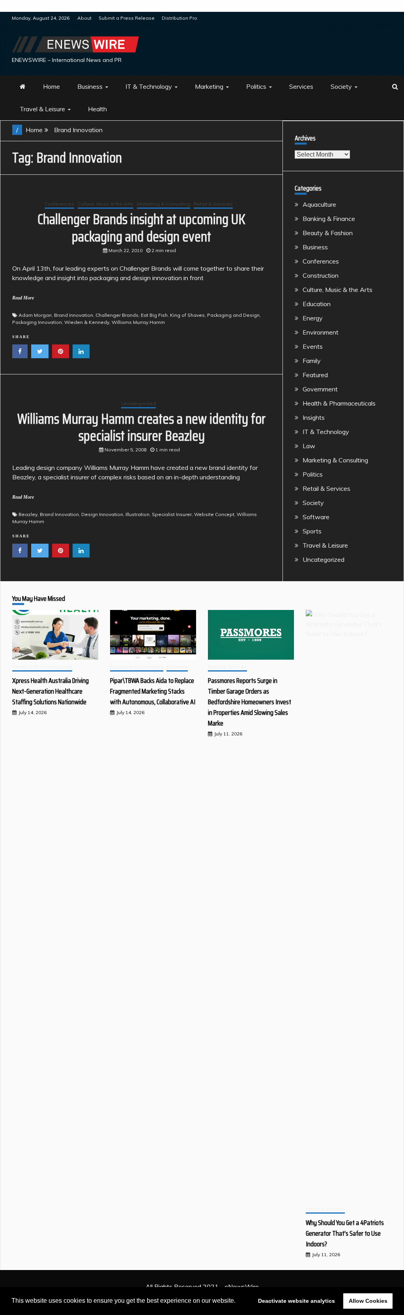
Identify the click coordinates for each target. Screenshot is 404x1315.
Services (301, 86)
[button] (238, 1301)
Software (316, 517)
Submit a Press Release (127, 18)
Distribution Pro (179, 18)
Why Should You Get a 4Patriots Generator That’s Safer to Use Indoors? (345, 1233)
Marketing (209, 86)
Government (320, 389)
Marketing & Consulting (163, 204)
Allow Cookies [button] (368, 1301)
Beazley (28, 514)
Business (90, 86)
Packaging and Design (233, 315)
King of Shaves (187, 315)
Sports (312, 531)
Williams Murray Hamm (138, 322)
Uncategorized (138, 403)
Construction (321, 275)
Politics (256, 86)
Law (309, 446)
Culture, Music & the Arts (105, 204)
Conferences (59, 204)
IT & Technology (148, 86)
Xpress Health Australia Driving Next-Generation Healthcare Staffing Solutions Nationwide (50, 691)
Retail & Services (213, 204)
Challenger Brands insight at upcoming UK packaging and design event (141, 227)
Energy (313, 318)
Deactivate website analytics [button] (296, 1301)
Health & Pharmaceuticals (339, 403)
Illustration (137, 514)
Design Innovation (102, 514)
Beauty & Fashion (328, 233)
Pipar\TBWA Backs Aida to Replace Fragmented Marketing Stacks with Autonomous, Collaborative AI (152, 691)
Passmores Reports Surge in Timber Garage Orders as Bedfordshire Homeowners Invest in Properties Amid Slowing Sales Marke (249, 702)
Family (312, 361)
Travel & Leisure (42, 109)
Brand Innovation (73, 315)
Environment (321, 332)
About (84, 18)
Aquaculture (319, 204)
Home (51, 86)
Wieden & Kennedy (86, 322)
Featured (315, 375)
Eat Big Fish (154, 315)
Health (97, 109)
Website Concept (214, 514)
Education (317, 304)
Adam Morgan (35, 315)
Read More (23, 298)
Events (313, 346)
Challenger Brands (116, 315)
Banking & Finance (329, 219)
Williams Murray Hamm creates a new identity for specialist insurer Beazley (141, 427)
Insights (314, 417)
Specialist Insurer (172, 514)
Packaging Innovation (37, 322)
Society (341, 86)
